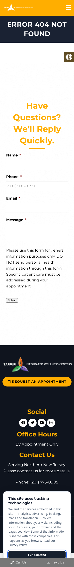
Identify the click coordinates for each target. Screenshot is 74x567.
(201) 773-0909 (44, 482)
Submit (12, 300)
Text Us (57, 562)
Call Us (21, 562)
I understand (37, 554)
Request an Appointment (38, 382)
